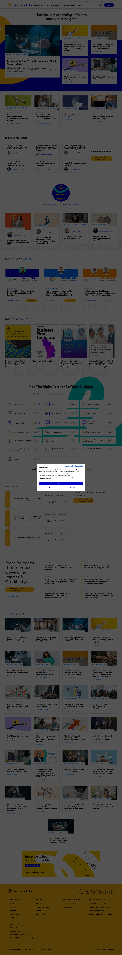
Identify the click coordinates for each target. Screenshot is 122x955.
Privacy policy (69, 466)
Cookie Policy (79, 466)
